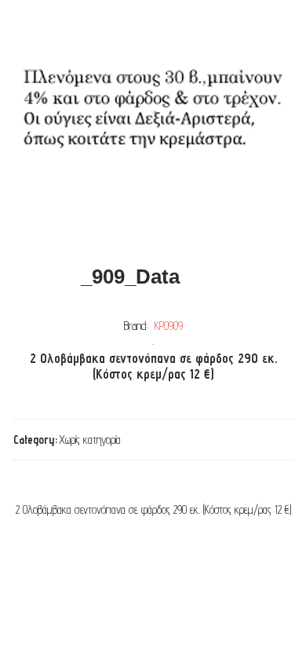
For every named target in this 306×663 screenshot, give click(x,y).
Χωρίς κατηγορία (90, 439)
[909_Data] (153, 126)
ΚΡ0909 (169, 325)
